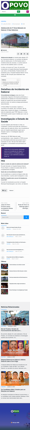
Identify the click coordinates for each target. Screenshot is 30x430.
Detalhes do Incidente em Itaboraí (11, 82)
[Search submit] (18, 11)
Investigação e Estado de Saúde (10, 83)
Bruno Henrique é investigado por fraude (18, 289)
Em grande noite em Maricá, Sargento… (15, 257)
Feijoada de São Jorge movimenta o (17, 283)
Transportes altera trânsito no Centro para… (16, 242)
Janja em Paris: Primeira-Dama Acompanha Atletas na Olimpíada (7, 206)
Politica (9, 229)
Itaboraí (11, 190)
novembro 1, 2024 (12, 326)
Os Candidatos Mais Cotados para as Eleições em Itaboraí (13, 390)
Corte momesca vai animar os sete (17, 264)
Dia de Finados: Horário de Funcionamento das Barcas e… (11, 329)
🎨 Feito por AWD (15, 422)
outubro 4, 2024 (11, 356)
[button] (15, 15)
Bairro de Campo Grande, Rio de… (14, 227)
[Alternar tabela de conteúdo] (17, 80)
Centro (3, 21)
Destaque (3, 326)
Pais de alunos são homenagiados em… (15, 249)
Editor (8, 258)
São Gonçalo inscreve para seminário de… (16, 234)
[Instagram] (27, 11)
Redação (4, 50)
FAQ (6, 85)
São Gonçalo (10, 236)
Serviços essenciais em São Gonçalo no (18, 277)
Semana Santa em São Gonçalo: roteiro (18, 271)
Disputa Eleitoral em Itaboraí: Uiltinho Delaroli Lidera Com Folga (13, 360)
